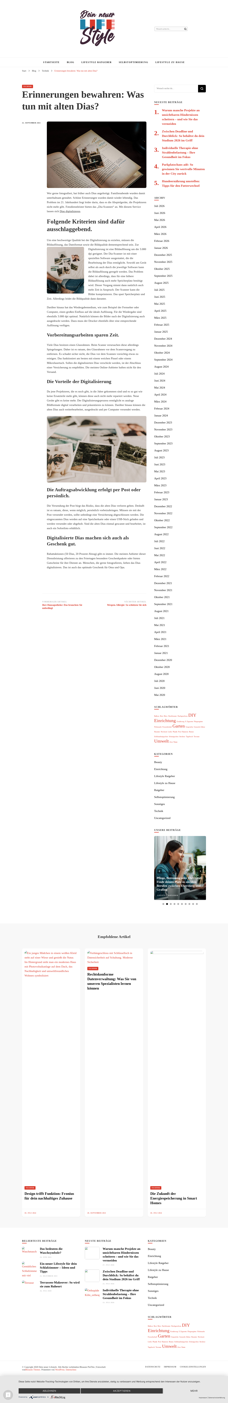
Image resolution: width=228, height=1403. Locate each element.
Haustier (157, 732)
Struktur (182, 736)
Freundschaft (167, 727)
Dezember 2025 (163, 254)
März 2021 (160, 639)
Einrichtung (165, 720)
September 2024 (163, 359)
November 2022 (163, 513)
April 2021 (160, 632)
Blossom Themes (32, 1370)
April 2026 (160, 226)
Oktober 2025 (162, 268)
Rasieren (185, 732)
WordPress (60, 1370)
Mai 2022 (159, 555)
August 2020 (161, 674)
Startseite (51, 62)
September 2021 (163, 604)
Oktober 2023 (162, 436)
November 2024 (163, 345)
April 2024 (160, 394)
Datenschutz (71, 1370)
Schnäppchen (174, 736)
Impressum (170, 1367)
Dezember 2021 (163, 583)
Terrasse (196, 736)
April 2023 (160, 478)
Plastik (175, 732)
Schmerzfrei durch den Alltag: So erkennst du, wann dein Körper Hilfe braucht (179, 885)
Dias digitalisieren (70, 211)
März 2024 (160, 401)
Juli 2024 (159, 373)
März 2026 (160, 233)
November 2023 (163, 429)
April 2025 (160, 310)
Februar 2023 (161, 492)
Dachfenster (172, 716)
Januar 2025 (161, 331)
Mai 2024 (159, 387)
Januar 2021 (161, 653)
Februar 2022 (161, 576)
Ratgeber (159, 790)
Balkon (156, 716)
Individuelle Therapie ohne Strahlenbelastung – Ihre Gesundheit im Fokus (180, 152)
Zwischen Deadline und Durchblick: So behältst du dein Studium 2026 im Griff (183, 136)
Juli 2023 (159, 457)
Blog (70, 62)
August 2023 (161, 450)
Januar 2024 (161, 415)
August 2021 (161, 611)
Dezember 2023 (163, 422)
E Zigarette (189, 721)
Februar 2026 (161, 240)
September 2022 (163, 527)
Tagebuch (189, 736)
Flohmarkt (158, 727)
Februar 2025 (161, 324)
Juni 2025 (159, 296)
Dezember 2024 (163, 338)
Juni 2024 (159, 380)
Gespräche (189, 727)
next (200, 871)
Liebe (170, 732)
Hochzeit (164, 732)
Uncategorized (162, 818)
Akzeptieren (121, 1390)
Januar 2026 (161, 247)
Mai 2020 (159, 694)
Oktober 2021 (162, 597)
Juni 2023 (159, 464)
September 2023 (163, 443)
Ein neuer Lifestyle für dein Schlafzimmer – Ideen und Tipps (58, 1267)
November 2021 (163, 590)
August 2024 (161, 366)
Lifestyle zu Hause (170, 62)
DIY (192, 715)
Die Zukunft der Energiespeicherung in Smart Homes (173, 1198)
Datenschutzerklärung (216, 1397)
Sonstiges (159, 804)
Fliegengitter (198, 721)
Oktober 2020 (162, 667)
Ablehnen (49, 1390)
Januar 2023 (161, 499)
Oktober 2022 (162, 520)
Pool (179, 732)
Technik (27, 86)
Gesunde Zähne (199, 727)
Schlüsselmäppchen (161, 736)
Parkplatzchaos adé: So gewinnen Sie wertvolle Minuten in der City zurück (183, 169)
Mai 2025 (159, 303)
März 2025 (160, 317)
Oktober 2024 (162, 352)
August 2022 (161, 534)
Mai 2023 (159, 471)
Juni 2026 (159, 213)
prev (159, 871)
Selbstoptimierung (133, 62)
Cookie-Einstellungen (193, 1367)
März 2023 (160, 485)
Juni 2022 (159, 548)
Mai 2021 (159, 625)
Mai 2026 (159, 219)
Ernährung (180, 721)
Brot (161, 716)
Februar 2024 (161, 408)
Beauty (158, 762)
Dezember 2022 (163, 506)
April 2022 (160, 562)
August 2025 (161, 282)
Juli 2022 (159, 541)
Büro (166, 716)
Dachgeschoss (183, 716)
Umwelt (161, 741)
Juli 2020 (159, 680)
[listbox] (180, 871)
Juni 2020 (159, 687)
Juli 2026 (159, 206)
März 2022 (160, 569)
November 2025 (163, 261)
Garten (178, 725)
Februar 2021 (161, 646)
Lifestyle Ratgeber (96, 62)
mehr (194, 1390)
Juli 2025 (159, 289)
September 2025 (163, 275)
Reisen (191, 732)
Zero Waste (173, 742)
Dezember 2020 (163, 660)
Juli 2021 (159, 618)
